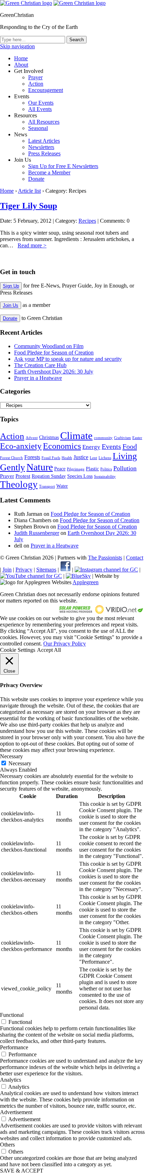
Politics (106, 469)
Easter (137, 438)
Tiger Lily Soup (28, 205)
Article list (29, 191)
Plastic (92, 468)
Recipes (87, 221)
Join (7, 570)
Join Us (10, 305)
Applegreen (85, 582)
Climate (76, 435)
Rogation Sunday (49, 476)
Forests (32, 457)
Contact (134, 558)
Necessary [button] (11, 756)
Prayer (35, 77)
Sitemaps (46, 570)
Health (67, 458)
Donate (36, 179)
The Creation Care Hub (40, 365)
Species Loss (80, 476)
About (21, 65)
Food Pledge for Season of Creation (54, 353)
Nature (39, 467)
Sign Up (11, 286)
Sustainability (105, 476)
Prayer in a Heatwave (38, 378)
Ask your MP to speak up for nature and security (68, 359)
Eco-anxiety (21, 446)
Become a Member (49, 172)
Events (111, 446)
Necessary (19, 763)
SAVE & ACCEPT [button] (21, 1171)
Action (35, 84)
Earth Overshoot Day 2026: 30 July (53, 372)
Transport (47, 486)
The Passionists (105, 558)
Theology (19, 484)
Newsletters (41, 147)
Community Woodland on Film (48, 346)
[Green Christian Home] (26, 3)
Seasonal (38, 128)
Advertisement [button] (16, 1112)
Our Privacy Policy (64, 644)
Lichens (105, 458)
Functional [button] (12, 1015)
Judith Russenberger (36, 533)
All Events (40, 109)
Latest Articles (44, 141)
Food (129, 446)
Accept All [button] (49, 650)
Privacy (23, 570)
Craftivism (122, 438)
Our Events (40, 103)
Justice (81, 457)
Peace (59, 468)
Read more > (32, 245)
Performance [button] (14, 1047)
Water (62, 486)
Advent (32, 438)
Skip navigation (17, 46)
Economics (62, 446)
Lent (93, 458)
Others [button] (7, 1145)
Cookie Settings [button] (17, 650)
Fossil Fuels (51, 458)
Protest (22, 476)
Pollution (125, 468)
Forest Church (11, 458)
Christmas (49, 437)
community (103, 438)
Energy (91, 447)
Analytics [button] (10, 1080)
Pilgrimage (75, 469)
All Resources (43, 122)
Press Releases (44, 153)
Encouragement (45, 90)
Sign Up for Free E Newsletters (63, 166)
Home (21, 58)
